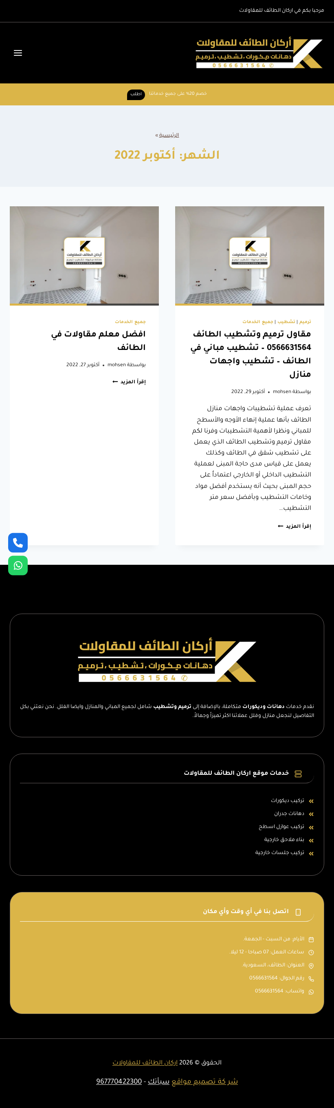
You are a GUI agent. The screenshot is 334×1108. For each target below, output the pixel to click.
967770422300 (119, 1082)
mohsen (282, 392)
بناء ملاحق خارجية (284, 840)
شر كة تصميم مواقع (204, 1082)
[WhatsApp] (18, 565)
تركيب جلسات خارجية (279, 853)
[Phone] (18, 542)
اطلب (136, 94)
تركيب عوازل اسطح (281, 827)
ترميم (305, 322)
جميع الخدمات (257, 322)
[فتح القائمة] (18, 53)
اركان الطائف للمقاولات (145, 1063)
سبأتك (158, 1082)
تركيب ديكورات (287, 801)
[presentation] (249, 256)
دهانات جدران (289, 814)
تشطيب (286, 322)
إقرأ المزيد (294, 527)
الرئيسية (169, 136)
